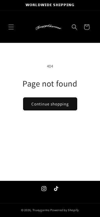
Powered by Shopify (64, 210)
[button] (11, 27)
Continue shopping (50, 104)
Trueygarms (41, 210)
